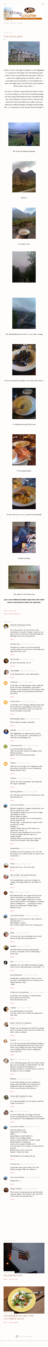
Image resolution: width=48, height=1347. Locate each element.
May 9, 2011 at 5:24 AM (18, 1025)
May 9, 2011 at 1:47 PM (18, 1098)
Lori (11, 1059)
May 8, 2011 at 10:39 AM (18, 877)
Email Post (12, 610)
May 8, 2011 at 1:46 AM (32, 805)
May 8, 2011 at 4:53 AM (27, 848)
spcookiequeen (16, 975)
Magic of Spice (16, 1189)
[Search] (43, 3)
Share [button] (5, 610)
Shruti (12, 864)
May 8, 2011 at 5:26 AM (23, 864)
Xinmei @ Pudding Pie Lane (21, 1096)
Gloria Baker (15, 671)
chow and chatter (17, 805)
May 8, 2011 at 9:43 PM (21, 961)
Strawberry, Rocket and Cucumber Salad (19, 1317)
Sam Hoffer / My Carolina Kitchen (23, 875)
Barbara (13, 1079)
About (13, 23)
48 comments (13, 1322)
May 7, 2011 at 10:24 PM (24, 730)
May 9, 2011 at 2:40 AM (24, 1008)
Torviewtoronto (16, 746)
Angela (13, 946)
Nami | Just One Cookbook (20, 1023)
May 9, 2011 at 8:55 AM (24, 1079)
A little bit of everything (19, 992)
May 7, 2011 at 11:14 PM (23, 763)
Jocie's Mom (15, 701)
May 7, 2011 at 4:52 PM (28, 644)
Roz (12, 892)
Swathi (13, 763)
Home (6, 23)
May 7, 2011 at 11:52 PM (31, 792)
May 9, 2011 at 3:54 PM (32, 1126)
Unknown (14, 682)
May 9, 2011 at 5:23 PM (28, 1164)
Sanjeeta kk (14, 848)
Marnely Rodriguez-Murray (20, 625)
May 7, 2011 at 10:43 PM (30, 745)
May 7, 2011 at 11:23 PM (24, 778)
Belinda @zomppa (17, 719)
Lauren (13, 1040)
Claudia (13, 730)
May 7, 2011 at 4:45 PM (18, 627)
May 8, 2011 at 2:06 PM (22, 892)
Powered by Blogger (25, 1336)
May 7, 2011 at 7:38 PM (26, 682)
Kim (11, 962)
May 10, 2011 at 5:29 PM (32, 1177)
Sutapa (13, 1008)
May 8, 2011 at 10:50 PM (30, 975)
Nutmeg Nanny (16, 792)
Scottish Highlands (14, 614)
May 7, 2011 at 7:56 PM (28, 701)
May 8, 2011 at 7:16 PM (24, 946)
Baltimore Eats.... (14, 1275)
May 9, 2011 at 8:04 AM (21, 1059)
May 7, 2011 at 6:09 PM (27, 659)
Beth (12, 933)
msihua (13, 778)
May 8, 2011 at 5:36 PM (32, 915)
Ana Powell (14, 659)
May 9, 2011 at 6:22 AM (24, 1040)
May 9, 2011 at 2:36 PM (21, 1111)
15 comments (13, 1279)
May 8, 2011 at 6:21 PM (22, 933)
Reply (12, 639)
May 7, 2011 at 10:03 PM (33, 719)
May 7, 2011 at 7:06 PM (28, 671)
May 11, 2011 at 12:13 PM (30, 1189)
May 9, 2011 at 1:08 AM (36, 992)
